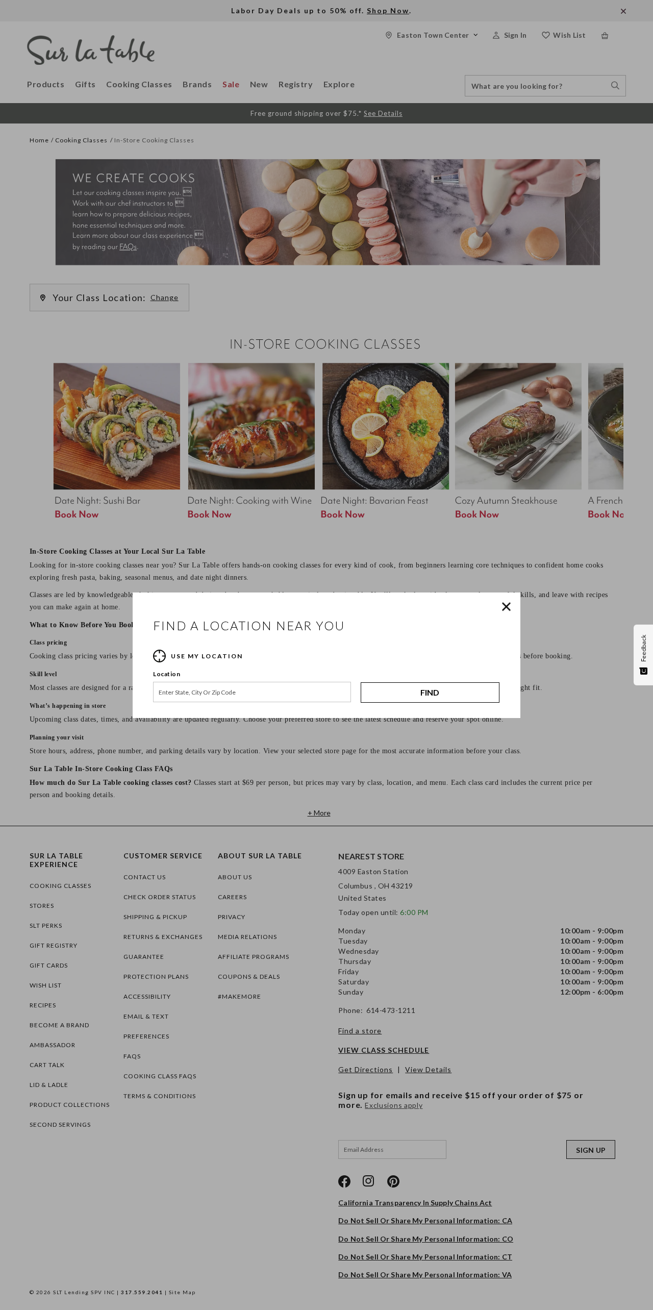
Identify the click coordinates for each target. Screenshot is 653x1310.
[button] (508, 606)
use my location (207, 656)
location (166, 674)
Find (429, 692)
